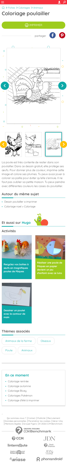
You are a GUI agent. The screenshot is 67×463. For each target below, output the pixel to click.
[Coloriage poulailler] (53, 144)
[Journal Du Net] (49, 438)
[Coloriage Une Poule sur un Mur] (33, 144)
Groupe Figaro (30, 424)
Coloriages (24, 7)
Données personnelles (15, 421)
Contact (31, 418)
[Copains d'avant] (18, 452)
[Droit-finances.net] (49, 445)
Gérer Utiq (58, 421)
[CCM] (18, 438)
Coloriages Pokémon (20, 395)
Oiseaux (46, 341)
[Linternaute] (18, 445)
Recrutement (54, 418)
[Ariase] (18, 459)
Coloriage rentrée (18, 381)
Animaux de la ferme (18, 341)
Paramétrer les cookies (39, 421)
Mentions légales (13, 424)
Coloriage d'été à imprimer (23, 400)
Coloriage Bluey (17, 390)
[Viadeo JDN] (49, 452)
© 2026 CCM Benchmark (50, 424)
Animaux (38, 7)
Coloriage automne (19, 386)
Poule (9, 350)
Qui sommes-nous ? (16, 418)
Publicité (41, 418)
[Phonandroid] (49, 459)
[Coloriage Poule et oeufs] (13, 144)
